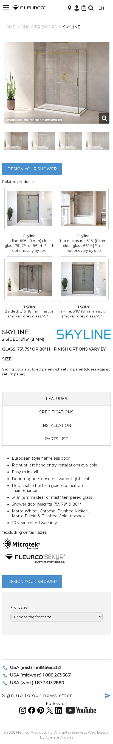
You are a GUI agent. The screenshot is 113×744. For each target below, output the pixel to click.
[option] (56, 83)
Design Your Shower (32, 169)
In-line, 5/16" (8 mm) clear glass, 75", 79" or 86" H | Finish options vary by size (29, 243)
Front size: (19, 607)
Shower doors (39, 27)
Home (8, 27)
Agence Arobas (59, 737)
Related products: (18, 182)
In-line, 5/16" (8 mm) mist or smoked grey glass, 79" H (83, 311)
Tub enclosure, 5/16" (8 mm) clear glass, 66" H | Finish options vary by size (84, 243)
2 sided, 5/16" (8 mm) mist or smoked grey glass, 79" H (29, 311)
